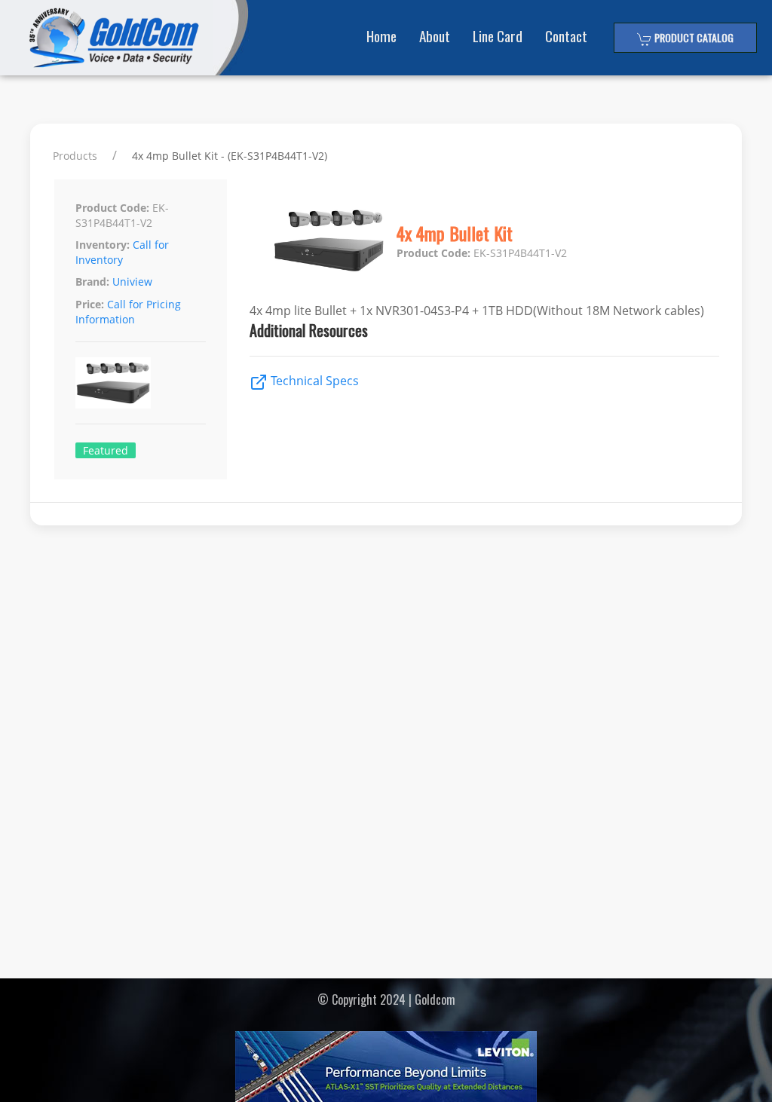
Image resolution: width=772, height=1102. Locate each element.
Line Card (497, 36)
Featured (105, 450)
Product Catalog (693, 37)
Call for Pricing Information (128, 311)
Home (381, 36)
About (434, 36)
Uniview (132, 281)
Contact (566, 36)
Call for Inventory (122, 252)
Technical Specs (313, 380)
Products (75, 155)
